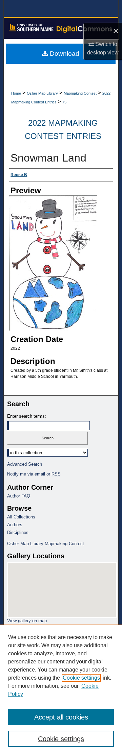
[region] (61, 690)
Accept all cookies (61, 717)
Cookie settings (81, 678)
